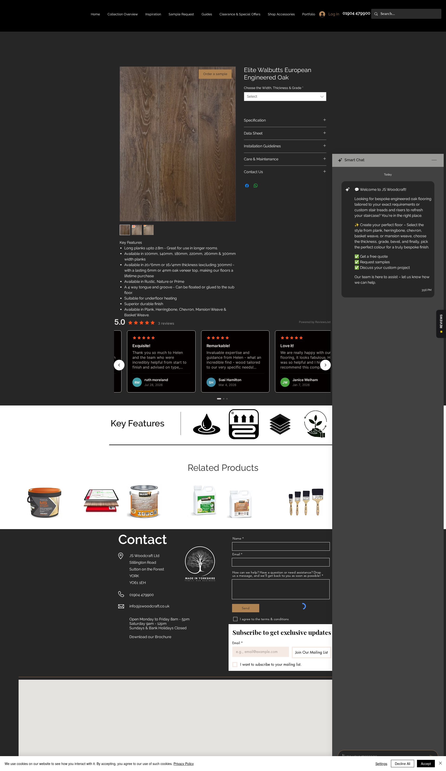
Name (237, 538)
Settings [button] (381, 763)
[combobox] (285, 97)
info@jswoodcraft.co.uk (149, 606)
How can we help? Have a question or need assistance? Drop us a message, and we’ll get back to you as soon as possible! (276, 574)
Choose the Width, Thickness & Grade (273, 88)
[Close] (440, 763)
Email (236, 554)
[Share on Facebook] (247, 186)
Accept (426, 763)
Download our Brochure (150, 637)
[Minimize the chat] (434, 160)
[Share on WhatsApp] (256, 186)
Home (125, 50)
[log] (388, 457)
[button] (207, 14)
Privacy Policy (184, 763)
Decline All (402, 763)
